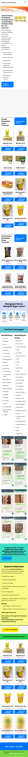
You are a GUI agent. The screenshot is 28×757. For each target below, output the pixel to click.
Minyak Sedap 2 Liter (7, 731)
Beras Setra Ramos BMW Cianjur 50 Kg (20, 286)
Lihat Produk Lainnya (20, 122)
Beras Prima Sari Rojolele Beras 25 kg (7, 286)
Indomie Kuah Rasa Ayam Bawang (7, 193)
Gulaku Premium (20, 168)
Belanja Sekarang (6, 84)
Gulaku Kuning (7, 168)
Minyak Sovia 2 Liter (20, 218)
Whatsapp (7, 558)
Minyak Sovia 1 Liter (20, 706)
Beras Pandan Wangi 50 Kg (20, 261)
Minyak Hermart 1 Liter (7, 219)
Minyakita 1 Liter (7, 143)
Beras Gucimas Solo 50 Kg (7, 261)
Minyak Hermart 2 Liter (20, 193)
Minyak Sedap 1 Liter (20, 731)
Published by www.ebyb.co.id (16, 753)
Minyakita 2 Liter (20, 143)
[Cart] (21, 1)
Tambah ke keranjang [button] (8, 149)
